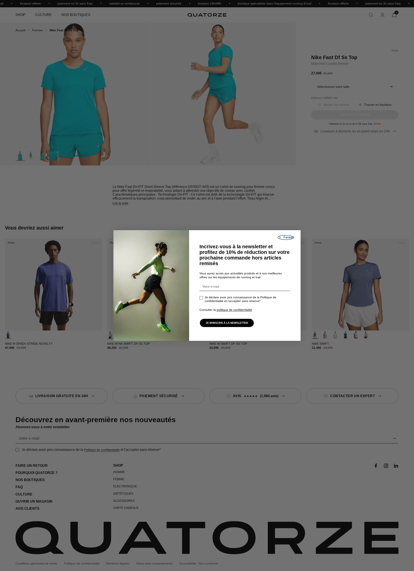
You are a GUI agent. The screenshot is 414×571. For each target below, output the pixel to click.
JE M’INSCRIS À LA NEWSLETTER (227, 322)
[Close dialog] (286, 237)
